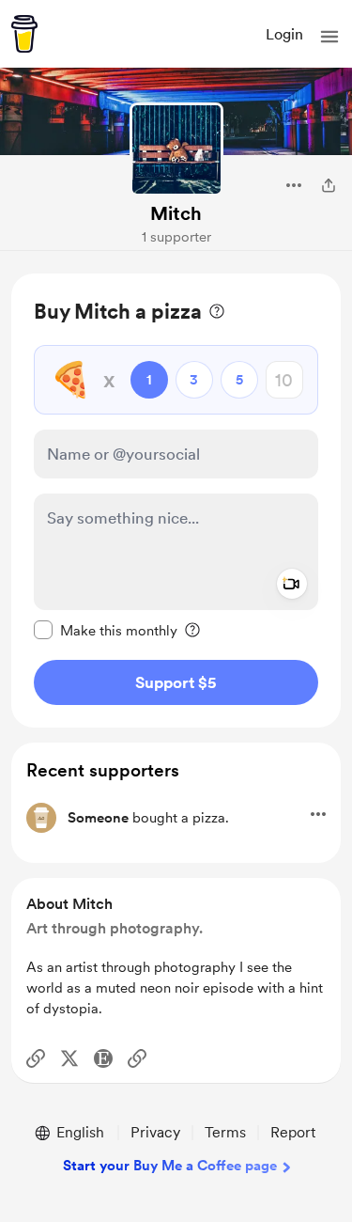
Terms (225, 1132)
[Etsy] (103, 1058)
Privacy (155, 1132)
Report (292, 1132)
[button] (329, 36)
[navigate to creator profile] (176, 149)
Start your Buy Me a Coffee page (170, 1165)
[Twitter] (69, 1058)
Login (284, 34)
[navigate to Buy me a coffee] (24, 34)
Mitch (176, 213)
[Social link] (35, 1058)
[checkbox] (105, 630)
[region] (176, 501)
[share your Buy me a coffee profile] (328, 185)
